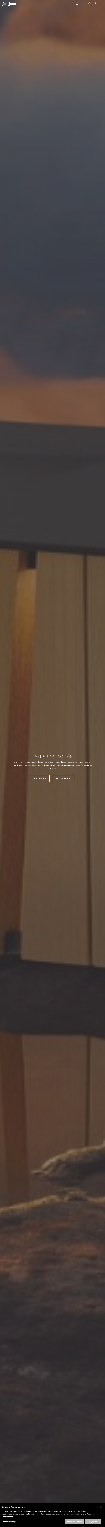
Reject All (93, 1522)
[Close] (101, 1507)
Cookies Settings (9, 1521)
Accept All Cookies (74, 1522)
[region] (52, 1515)
